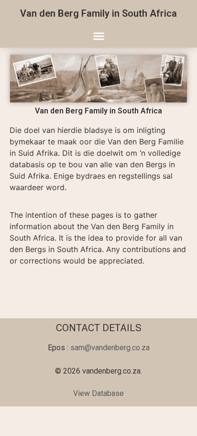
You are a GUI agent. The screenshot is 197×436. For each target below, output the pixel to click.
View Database (98, 393)
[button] (98, 36)
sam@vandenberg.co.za (110, 347)
